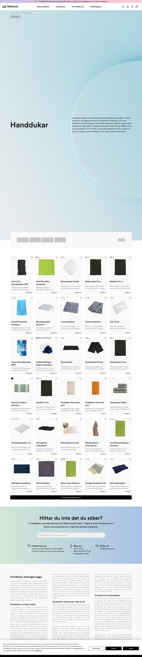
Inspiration (60, 6)
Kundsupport (96, 6)
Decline (113, 648)
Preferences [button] (38, 650)
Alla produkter (43, 6)
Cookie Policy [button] (77, 648)
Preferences (96, 648)
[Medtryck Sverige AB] (10, 6)
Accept (131, 648)
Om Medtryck (78, 6)
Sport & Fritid (14, 13)
